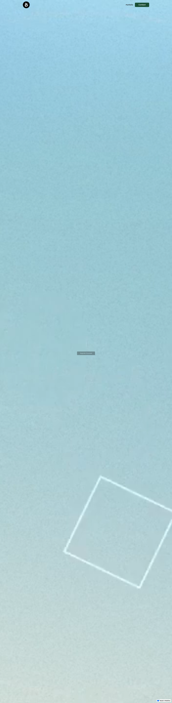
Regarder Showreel (86, 353)
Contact (142, 5)
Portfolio (129, 5)
